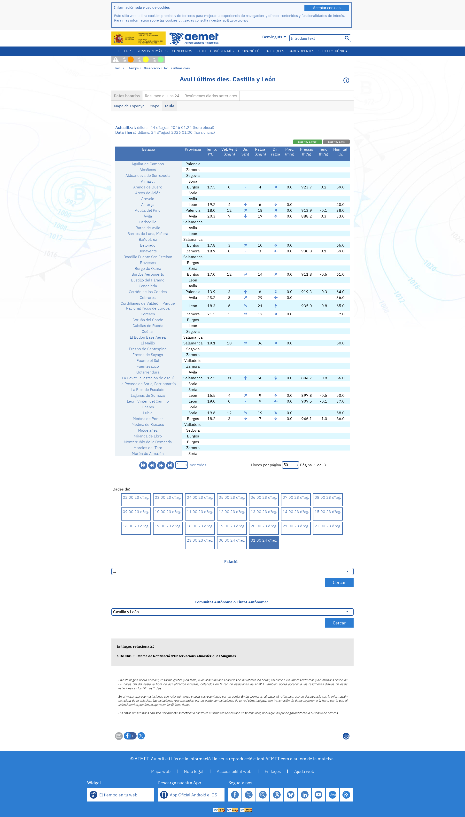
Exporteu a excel (307, 141)
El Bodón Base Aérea (148, 337)
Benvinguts (272, 36)
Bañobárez (148, 239)
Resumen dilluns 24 (162, 95)
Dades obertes (301, 51)
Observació (151, 68)
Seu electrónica (333, 51)
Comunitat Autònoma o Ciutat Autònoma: (231, 601)
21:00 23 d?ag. (296, 525)
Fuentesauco (148, 366)
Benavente (148, 251)
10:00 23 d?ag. (168, 511)
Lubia (147, 412)
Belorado (147, 245)
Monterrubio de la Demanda (148, 441)
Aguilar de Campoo (148, 163)
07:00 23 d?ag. (296, 497)
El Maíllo (148, 343)
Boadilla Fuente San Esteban (148, 256)
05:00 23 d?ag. (232, 497)
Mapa (154, 105)
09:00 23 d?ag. (136, 511)
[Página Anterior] (152, 465)
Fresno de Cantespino (148, 348)
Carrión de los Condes (148, 291)
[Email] (119, 738)
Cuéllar (148, 331)
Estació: (231, 561)
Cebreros (148, 297)
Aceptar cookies (327, 8)
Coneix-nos (182, 51)
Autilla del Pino (148, 210)
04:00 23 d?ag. (200, 497)
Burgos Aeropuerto (148, 274)
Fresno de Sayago (147, 354)
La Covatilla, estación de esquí (148, 377)
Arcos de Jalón (148, 192)
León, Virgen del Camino (148, 401)
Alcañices (148, 169)
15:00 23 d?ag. (328, 511)
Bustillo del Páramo (147, 280)
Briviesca (148, 262)
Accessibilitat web (234, 771)
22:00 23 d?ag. (328, 525)
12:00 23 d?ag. (232, 511)
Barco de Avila (148, 227)
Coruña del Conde (147, 319)
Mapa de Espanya (129, 105)
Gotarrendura (147, 372)
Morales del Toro (147, 447)
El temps (125, 51)
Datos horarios (127, 95)
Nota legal (193, 771)
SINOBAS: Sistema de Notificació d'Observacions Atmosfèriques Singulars (176, 656)
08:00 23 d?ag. (328, 497)
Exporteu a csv (336, 141)
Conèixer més (222, 51)
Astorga (147, 204)
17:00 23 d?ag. (168, 525)
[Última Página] (170, 465)
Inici (118, 68)
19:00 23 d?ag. (232, 525)
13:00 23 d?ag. (264, 511)
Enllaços (273, 771)
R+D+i (201, 51)
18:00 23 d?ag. (200, 525)
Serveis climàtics (152, 51)
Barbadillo (147, 221)
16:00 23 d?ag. (136, 525)
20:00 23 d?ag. (264, 525)
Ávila (148, 216)
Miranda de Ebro (148, 436)
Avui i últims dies (177, 68)
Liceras (148, 407)
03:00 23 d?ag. (168, 497)
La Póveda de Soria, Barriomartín (148, 383)
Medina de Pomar (148, 418)
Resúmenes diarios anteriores (211, 95)
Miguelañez (147, 430)
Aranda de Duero (147, 187)
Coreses (148, 313)
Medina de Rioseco (148, 424)
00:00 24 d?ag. (232, 540)
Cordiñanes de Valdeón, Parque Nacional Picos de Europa (148, 306)
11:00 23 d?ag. (200, 511)
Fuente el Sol (148, 360)
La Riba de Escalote (147, 389)
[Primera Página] (143, 465)
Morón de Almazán (148, 453)
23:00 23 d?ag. (200, 540)
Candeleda (148, 285)
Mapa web (160, 771)
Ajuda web (304, 771)
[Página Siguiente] (161, 465)
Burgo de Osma (148, 268)
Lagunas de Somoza (148, 395)
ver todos (198, 464)
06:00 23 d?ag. (264, 497)
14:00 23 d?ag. (296, 511)
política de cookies (235, 20)
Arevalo (147, 198)
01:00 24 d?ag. (264, 540)
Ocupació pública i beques (261, 51)
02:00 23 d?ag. (136, 497)
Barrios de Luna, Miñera (147, 233)
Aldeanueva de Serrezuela (147, 175)
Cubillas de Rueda (147, 325)
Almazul (148, 181)
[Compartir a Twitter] (141, 735)
